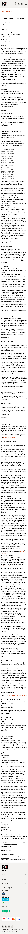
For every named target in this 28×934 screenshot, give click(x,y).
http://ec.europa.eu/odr (9, 437)
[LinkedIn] (6, 926)
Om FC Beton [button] (5, 883)
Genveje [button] (4, 879)
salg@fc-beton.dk (5, 565)
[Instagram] (12, 926)
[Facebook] (3, 926)
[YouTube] (9, 926)
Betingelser (9, 11)
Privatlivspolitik (5, 931)
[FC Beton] (4, 3)
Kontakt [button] (4, 874)
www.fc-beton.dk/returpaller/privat (18, 695)
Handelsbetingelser (13, 931)
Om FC (3, 11)
